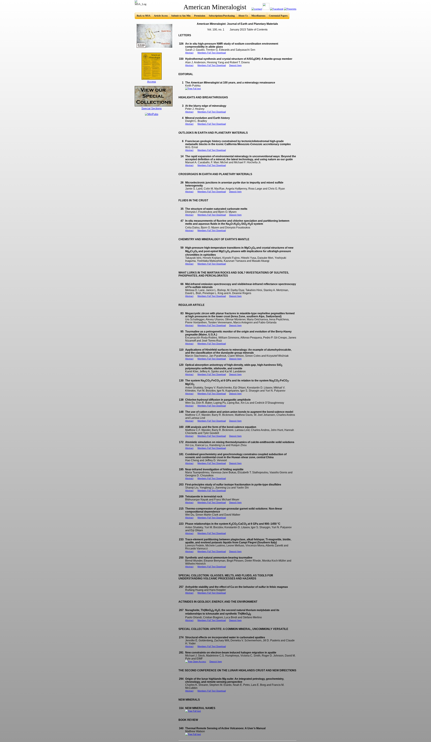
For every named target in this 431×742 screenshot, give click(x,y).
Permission (199, 15)
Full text (196, 88)
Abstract (189, 53)
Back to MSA (143, 15)
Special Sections (151, 108)
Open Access (199, 661)
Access (151, 81)
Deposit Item (235, 65)
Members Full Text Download (211, 53)
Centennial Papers (278, 15)
